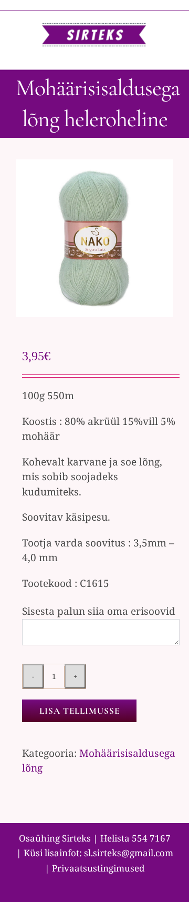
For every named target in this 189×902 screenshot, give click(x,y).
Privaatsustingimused (98, 868)
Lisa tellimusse (79, 710)
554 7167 (151, 838)
